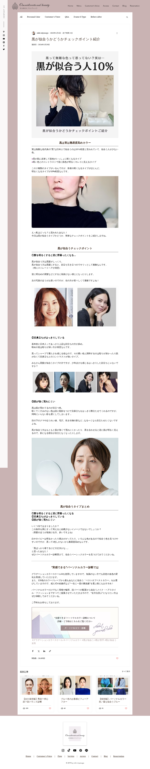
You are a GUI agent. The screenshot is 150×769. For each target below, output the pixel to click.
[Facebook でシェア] (33, 651)
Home (28, 756)
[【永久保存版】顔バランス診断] (37, 685)
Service (71, 756)
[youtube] (75, 750)
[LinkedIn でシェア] (44, 651)
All (21, 17)
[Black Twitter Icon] (4, 49)
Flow (60, 756)
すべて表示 (126, 671)
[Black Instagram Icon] (4, 35)
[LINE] (4, 42)
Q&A (67, 17)
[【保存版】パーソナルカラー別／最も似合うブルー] (113, 685)
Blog (106, 756)
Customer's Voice (52, 17)
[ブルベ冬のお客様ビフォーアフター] (75, 685)
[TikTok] (69, 750)
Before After (96, 17)
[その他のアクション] (117, 33)
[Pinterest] (4, 32)
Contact (94, 756)
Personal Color (33, 17)
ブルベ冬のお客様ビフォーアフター (74, 700)
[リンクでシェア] (50, 651)
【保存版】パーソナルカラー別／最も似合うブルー (112, 700)
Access (83, 756)
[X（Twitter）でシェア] (38, 651)
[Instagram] (63, 750)
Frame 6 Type (80, 17)
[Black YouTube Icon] (4, 39)
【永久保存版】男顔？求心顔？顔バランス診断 (35, 700)
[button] (127, 17)
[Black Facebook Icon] (4, 46)
